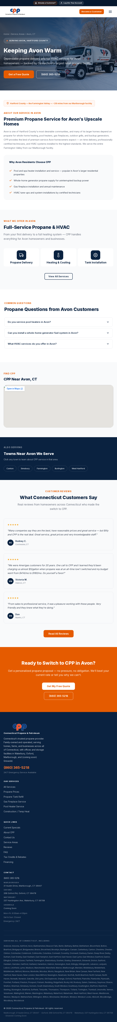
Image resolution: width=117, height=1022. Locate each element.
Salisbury (92, 982)
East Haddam (29, 957)
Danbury (83, 953)
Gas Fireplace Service (15, 801)
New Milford (41, 975)
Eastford (99, 957)
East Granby (16, 957)
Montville (34, 971)
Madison (30, 968)
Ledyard (102, 964)
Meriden (79, 968)
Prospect (32, 982)
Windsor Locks (84, 997)
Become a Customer (92, 11)
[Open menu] (110, 12)
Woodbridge (105, 997)
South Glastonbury (45, 986)
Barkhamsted (39, 946)
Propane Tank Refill (13, 796)
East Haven (67, 957)
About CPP (9, 832)
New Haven (17, 975)
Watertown (68, 993)
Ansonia (15, 946)
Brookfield (46, 949)
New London (29, 975)
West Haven (92, 993)
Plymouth (105, 979)
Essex (22, 960)
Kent (68, 964)
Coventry (65, 953)
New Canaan (81, 971)
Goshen (60, 960)
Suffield (34, 989)
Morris (51, 971)
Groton (94, 960)
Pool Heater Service (14, 806)
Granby (67, 960)
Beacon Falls (52, 946)
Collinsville (37, 953)
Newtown (62, 975)
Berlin (61, 946)
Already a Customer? (47, 3)
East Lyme (77, 957)
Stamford (102, 986)
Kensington (60, 964)
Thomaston (53, 989)
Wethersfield (26, 997)
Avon (30, 946)
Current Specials (12, 827)
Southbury (72, 986)
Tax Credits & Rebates (15, 857)
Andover (7, 946)
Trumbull (92, 989)
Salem (84, 982)
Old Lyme (39, 979)
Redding (49, 982)
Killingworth (84, 964)
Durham (7, 957)
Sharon (109, 982)
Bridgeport (17, 949)
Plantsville (95, 979)
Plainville (86, 979)
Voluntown (8, 993)
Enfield (15, 960)
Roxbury (77, 982)
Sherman (15, 986)
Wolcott (95, 997)
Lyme (22, 968)
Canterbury (83, 949)
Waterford (57, 993)
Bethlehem (84, 946)
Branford (7, 949)
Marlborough (68, 968)
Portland (15, 982)
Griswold (86, 960)
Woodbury (8, 1000)
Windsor (73, 997)
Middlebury (88, 968)
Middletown (9, 971)
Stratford (26, 989)
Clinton (7, 953)
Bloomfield (95, 946)
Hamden (16, 964)
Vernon (110, 989)
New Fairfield (94, 971)
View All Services (58, 276)
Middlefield (99, 968)
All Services (9, 787)
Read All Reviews (58, 633)
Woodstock (19, 1000)
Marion (59, 968)
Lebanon (94, 964)
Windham (64, 997)
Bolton (104, 946)
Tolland (73, 989)
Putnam (40, 982)
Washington (37, 993)
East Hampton (42, 957)
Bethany (68, 946)
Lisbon (7, 968)
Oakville (30, 979)
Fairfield (29, 960)
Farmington (42, 468)
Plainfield (77, 979)
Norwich (22, 979)
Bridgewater (28, 949)
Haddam (7, 964)
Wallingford (19, 993)
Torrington (82, 989)
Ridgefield (58, 982)
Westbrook (104, 993)
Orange (61, 979)
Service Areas (18, 34)
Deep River (99, 953)
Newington (52, 975)
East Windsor (88, 957)
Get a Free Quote (19, 74)
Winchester (54, 997)
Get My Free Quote (58, 686)
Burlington (59, 468)
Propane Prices (11, 791)
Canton (10, 468)
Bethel (75, 946)
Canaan (73, 949)
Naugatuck (59, 971)
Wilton (45, 997)
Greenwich (76, 960)
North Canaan (95, 975)
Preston (23, 982)
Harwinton (41, 964)
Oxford (68, 979)
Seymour (101, 982)
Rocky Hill (68, 982)
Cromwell (74, 953)
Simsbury (25, 468)
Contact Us (9, 837)
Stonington (16, 989)
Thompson (64, 989)
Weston (7, 997)
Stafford (94, 986)
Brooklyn (55, 949)
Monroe (26, 971)
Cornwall (56, 953)
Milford (18, 971)
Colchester (16, 953)
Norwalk (14, 979)
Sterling (7, 989)
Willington (37, 997)
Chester (108, 949)
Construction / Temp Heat (16, 811)
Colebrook (26, 953)
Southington (83, 986)
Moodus (43, 971)
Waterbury (48, 993)
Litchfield (15, 968)
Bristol (37, 949)
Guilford (101, 960)
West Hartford (78, 468)
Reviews (8, 847)
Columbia (47, 953)
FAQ (6, 852)
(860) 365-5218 (50, 74)
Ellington (7, 960)
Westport (15, 997)
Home (6, 34)
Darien (90, 953)
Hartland (33, 964)
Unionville (101, 989)
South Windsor (61, 986)
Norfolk (71, 975)
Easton (107, 957)
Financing (8, 862)
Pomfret (7, 982)
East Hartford (55, 957)
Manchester (39, 968)
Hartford (24, 964)
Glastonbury (50, 960)
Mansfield (50, 968)
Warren (28, 993)
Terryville (43, 989)
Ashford (23, 946)
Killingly (74, 964)
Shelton (7, 986)
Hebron (50, 964)
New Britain (70, 971)
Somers (32, 986)
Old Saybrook (50, 979)
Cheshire (100, 949)
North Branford (81, 975)
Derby (107, 953)
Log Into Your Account (73, 3)
